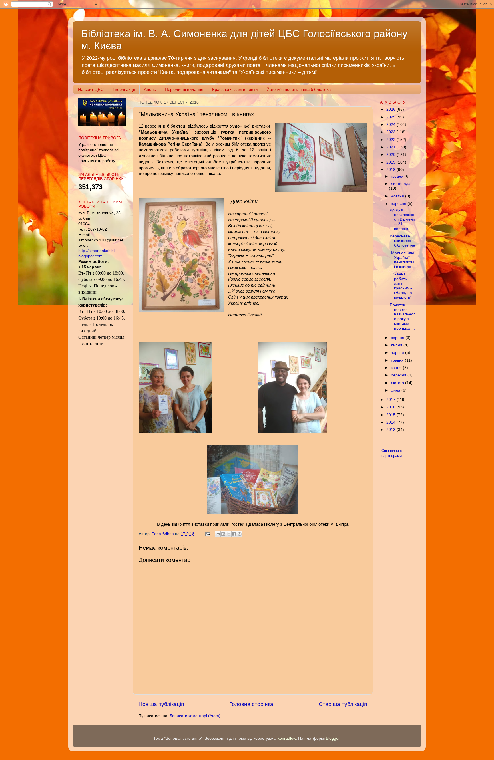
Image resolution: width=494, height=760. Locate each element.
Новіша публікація (161, 704)
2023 (391, 132)
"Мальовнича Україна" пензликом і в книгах (402, 260)
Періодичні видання (184, 89)
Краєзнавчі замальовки (235, 89)
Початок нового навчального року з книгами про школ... (402, 316)
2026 (391, 109)
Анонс (150, 89)
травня (398, 360)
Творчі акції (124, 89)
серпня (398, 338)
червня (398, 352)
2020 (391, 154)
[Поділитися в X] (229, 534)
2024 (391, 124)
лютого (398, 383)
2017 (391, 400)
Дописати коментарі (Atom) (195, 716)
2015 (391, 415)
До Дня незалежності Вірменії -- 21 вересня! (402, 219)
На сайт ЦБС (91, 89)
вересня (399, 203)
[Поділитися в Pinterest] (239, 534)
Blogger (333, 738)
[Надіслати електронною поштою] (218, 534)
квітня (397, 368)
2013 (391, 430)
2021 (391, 147)
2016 (391, 407)
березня (399, 375)
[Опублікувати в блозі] (223, 534)
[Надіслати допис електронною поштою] (207, 534)
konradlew (287, 738)
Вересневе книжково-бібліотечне (402, 240)
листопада (401, 184)
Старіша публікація (343, 704)
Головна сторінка (251, 704)
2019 (391, 162)
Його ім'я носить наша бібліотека (298, 89)
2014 (391, 422)
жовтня (398, 196)
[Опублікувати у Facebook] (234, 534)
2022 (391, 140)
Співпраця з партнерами (392, 453)
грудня (398, 176)
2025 (391, 117)
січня (396, 390)
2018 (391, 170)
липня (397, 345)
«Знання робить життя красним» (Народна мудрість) (401, 285)
